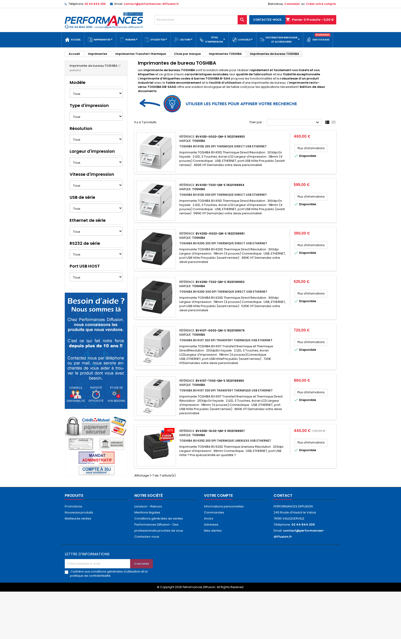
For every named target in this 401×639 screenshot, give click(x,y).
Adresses (211, 524)
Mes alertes (213, 530)
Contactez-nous (146, 536)
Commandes (214, 512)
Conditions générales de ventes (158, 518)
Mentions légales (147, 512)
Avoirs (208, 518)
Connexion (292, 4)
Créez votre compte (321, 4)
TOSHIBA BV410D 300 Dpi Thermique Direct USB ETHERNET (223, 195)
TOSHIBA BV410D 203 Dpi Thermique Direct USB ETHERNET (223, 146)
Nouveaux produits (79, 512)
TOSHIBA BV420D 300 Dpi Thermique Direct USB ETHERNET (223, 292)
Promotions (73, 506)
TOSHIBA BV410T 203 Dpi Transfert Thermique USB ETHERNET (225, 340)
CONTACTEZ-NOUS (267, 20)
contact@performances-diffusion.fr (151, 4)
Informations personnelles (224, 506)
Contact (283, 495)
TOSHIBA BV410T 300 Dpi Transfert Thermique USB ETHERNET (226, 390)
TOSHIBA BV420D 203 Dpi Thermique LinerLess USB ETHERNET (225, 441)
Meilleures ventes (78, 518)
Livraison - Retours (148, 506)
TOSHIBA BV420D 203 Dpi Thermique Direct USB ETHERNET (223, 243)
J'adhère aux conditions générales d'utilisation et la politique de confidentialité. (109, 573)
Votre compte (218, 495)
